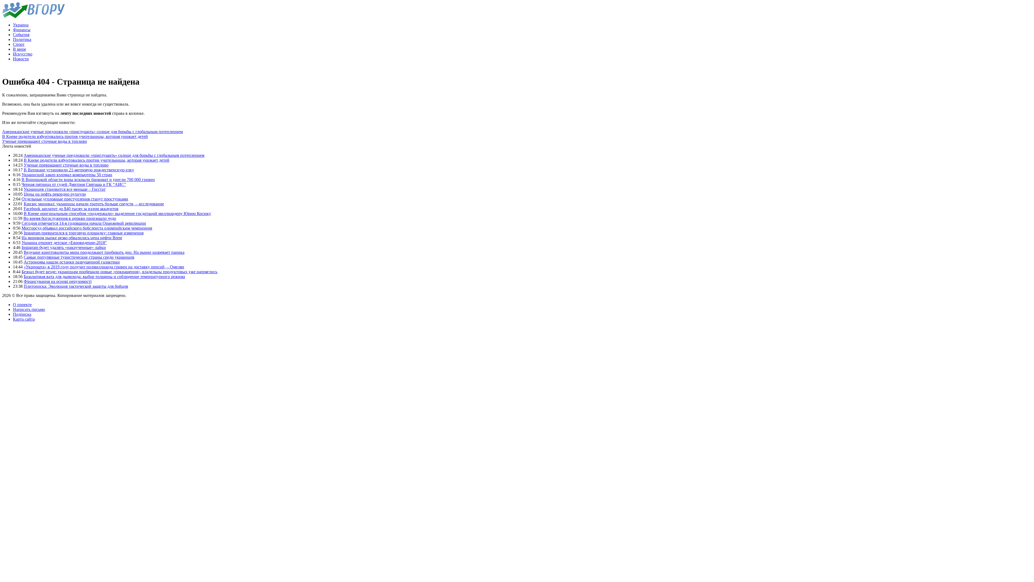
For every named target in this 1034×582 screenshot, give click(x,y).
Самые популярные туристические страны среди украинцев (79, 257)
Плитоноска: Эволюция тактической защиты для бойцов (76, 286)
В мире (19, 49)
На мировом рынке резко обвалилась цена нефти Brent (72, 237)
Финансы (21, 29)
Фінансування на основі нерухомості (58, 281)
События (21, 34)
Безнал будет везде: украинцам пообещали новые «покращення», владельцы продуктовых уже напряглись (119, 271)
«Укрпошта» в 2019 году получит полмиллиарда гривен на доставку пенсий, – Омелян (104, 267)
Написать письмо (29, 309)
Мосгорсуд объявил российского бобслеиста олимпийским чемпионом (87, 228)
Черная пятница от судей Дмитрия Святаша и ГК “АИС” (74, 184)
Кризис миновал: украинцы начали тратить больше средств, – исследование (94, 204)
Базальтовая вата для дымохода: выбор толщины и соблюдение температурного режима (104, 276)
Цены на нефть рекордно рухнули (55, 194)
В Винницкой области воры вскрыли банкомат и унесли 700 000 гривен (88, 179)
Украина (21, 25)
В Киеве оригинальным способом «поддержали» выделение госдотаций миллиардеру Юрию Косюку (117, 213)
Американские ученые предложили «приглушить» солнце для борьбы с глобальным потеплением (92, 131)
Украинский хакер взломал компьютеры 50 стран (67, 174)
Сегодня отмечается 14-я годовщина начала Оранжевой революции (84, 223)
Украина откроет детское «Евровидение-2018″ (64, 242)
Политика (22, 39)
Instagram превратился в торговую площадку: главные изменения (84, 233)
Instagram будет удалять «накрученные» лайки (64, 247)
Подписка (22, 314)
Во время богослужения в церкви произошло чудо (69, 218)
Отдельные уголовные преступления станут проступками (75, 199)
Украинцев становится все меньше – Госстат (65, 189)
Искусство (22, 54)
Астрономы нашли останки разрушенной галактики (72, 262)
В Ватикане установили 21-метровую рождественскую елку (79, 170)
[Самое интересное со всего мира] (33, 17)
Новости (21, 59)
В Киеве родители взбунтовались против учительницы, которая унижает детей (75, 136)
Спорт (19, 44)
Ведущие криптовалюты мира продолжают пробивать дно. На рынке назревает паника (104, 252)
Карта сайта (24, 319)
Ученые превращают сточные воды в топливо (44, 141)
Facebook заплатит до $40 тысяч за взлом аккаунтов (71, 208)
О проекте (22, 304)
